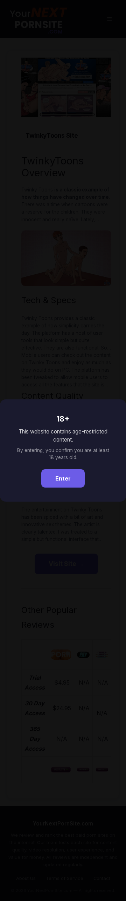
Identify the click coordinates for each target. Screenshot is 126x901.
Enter (63, 478)
